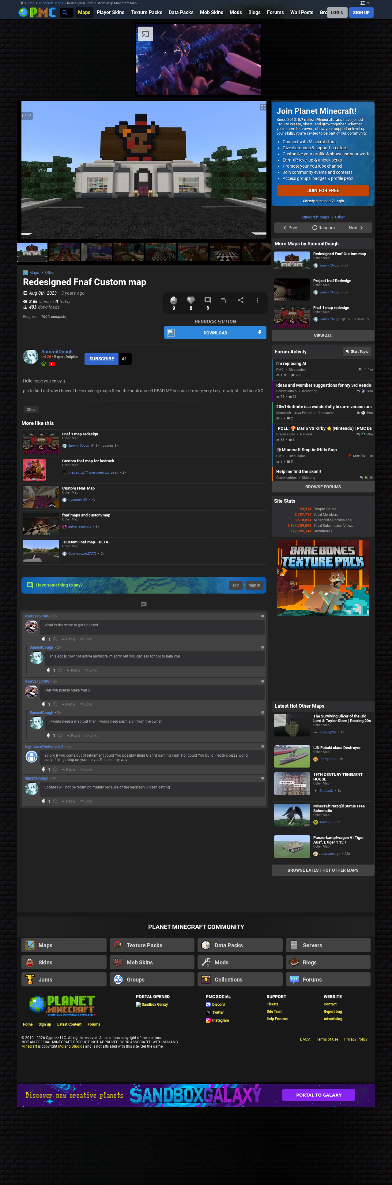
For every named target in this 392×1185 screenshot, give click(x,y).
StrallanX (326, 791)
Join (235, 585)
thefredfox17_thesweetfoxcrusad (93, 473)
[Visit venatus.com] (249, 85)
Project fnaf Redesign (332, 280)
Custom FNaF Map (78, 488)
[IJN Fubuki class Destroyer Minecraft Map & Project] (292, 756)
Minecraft (29, 1046)
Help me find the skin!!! (298, 471)
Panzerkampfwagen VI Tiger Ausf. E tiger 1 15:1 (338, 839)
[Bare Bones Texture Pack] (323, 615)
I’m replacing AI (291, 363)
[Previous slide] (29, 172)
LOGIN (337, 12)
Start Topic (359, 351)
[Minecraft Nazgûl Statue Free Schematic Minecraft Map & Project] (292, 817)
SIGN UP (361, 12)
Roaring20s (328, 732)
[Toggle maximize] (263, 107)
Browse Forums (323, 486)
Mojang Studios (71, 1046)
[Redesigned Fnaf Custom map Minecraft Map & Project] (292, 263)
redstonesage (329, 854)
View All (323, 335)
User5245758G (37, 616)
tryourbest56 (78, 500)
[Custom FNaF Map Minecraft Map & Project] (41, 497)
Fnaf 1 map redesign (80, 434)
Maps (34, 272)
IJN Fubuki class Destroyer (337, 747)
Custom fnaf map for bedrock (88, 461)
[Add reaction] (55, 639)
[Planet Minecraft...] (65, 12)
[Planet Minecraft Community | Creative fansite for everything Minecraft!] (61, 1005)
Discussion (297, 370)
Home (29, 3)
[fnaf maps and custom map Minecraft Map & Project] (41, 524)
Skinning (308, 478)
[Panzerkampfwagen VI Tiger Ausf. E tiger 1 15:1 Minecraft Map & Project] (292, 848)
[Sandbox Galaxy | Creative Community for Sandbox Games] (196, 1095)
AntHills (359, 456)
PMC (280, 370)
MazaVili (325, 822)
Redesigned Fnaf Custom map (339, 254)
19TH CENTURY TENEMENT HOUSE (338, 776)
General (306, 434)
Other (50, 272)
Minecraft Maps (51, 3)
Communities (286, 391)
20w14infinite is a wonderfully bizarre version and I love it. (323, 406)
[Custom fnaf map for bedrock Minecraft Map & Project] (41, 470)
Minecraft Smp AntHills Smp (309, 449)
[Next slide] (258, 172)
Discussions (285, 434)
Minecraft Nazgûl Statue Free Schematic (339, 808)
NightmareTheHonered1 (44, 746)
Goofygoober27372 (82, 554)
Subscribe (101, 359)
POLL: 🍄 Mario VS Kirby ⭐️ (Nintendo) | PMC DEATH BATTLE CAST (324, 428)
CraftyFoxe (327, 759)
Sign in (254, 585)
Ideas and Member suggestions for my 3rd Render (323, 385)
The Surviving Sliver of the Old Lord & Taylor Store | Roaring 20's (342, 718)
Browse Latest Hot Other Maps (323, 870)
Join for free (323, 190)
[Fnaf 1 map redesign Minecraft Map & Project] (41, 443)
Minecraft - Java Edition (294, 413)
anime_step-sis (79, 527)
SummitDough (57, 352)
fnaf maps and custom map (86, 515)
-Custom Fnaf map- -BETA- (86, 542)
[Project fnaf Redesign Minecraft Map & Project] (292, 289)
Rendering (309, 391)
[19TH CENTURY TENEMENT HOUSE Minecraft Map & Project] (292, 785)
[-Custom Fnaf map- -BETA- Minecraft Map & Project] (41, 551)
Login (339, 201)
